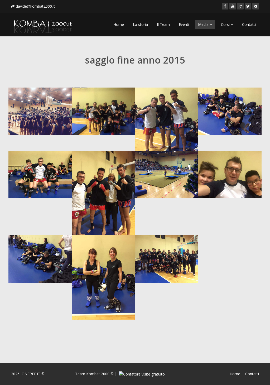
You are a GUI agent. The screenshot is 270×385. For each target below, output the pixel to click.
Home (118, 24)
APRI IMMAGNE (42, 94)
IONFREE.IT (30, 373)
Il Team (163, 24)
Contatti (249, 24)
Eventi (184, 24)
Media (204, 24)
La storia (140, 24)
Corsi (226, 24)
